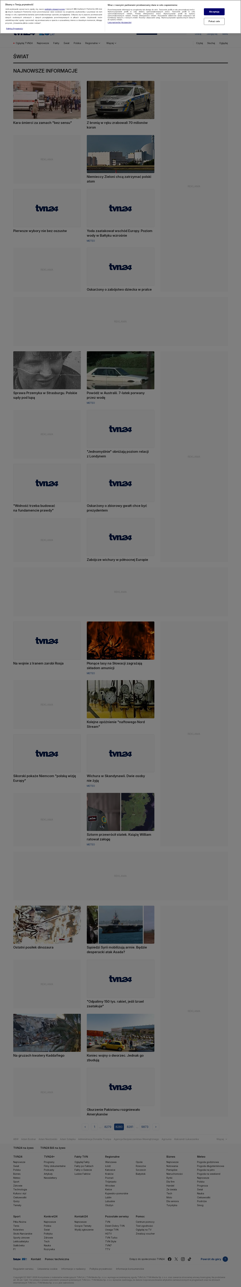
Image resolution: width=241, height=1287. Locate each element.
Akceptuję (214, 11)
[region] (120, 17)
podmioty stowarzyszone (55, 9)
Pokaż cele (214, 21)
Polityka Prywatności (14, 29)
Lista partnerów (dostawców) (120, 22)
